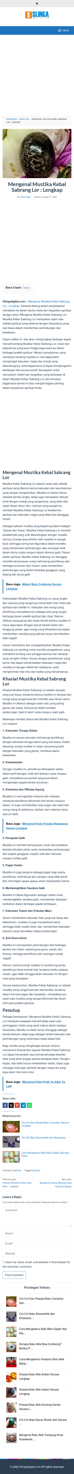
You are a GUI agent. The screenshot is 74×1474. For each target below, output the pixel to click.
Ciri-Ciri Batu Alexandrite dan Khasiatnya (44, 1137)
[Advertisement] (37, 75)
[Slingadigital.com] (37, 15)
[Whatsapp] (29, 1105)
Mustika (36, 1170)
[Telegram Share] (23, 1105)
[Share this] (5, 1105)
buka (26, 287)
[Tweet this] (11, 1105)
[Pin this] (17, 1105)
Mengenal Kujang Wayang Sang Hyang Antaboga (55, 1183)
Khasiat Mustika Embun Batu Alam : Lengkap (17, 1183)
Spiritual (17, 1170)
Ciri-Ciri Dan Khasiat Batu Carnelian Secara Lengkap (45, 1124)
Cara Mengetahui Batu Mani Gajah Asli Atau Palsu (46, 1154)
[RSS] (37, 3)
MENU (65, 30)
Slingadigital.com (30, 1467)
